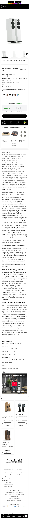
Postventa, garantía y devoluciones (6, 479)
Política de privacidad (8, 484)
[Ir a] (23, 69)
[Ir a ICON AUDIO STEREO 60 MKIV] (14, 134)
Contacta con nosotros (8, 470)
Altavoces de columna (19, 60)
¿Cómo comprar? (8, 472)
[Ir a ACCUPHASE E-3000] (6, 134)
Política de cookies (8, 486)
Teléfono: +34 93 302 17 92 (14, 498)
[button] (7, 95)
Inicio (3, 60)
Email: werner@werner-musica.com (14, 500)
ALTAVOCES (9, 60)
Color (3, 94)
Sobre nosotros (8, 476)
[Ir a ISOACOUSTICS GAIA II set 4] (23, 134)
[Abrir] (27, 6)
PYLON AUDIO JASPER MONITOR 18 (21, 416)
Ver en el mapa (14, 502)
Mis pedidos (20, 472)
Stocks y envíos (8, 474)
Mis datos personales (20, 476)
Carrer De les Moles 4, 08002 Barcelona (14, 492)
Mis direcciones (20, 474)
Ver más (19, 112)
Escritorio (21, 470)
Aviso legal (8, 482)
